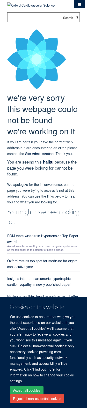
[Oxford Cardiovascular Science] (31, 3)
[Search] (77, 17)
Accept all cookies (26, 390)
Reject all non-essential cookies (37, 398)
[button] (79, 4)
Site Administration (39, 153)
